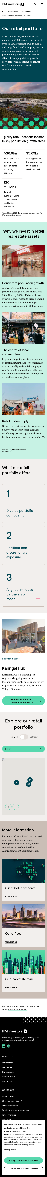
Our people (7, 1067)
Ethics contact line (10, 1101)
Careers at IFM (8, 1076)
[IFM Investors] (23, 1031)
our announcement (17, 1009)
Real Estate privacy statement (15, 1110)
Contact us (7, 1081)
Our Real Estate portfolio (12, 16)
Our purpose (8, 1072)
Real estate (26, 11)
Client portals (8, 1096)
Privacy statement (10, 1105)
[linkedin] (3, 1046)
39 (28, 784)
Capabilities (13, 11)
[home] (3, 11)
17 (30, 780)
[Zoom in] (8, 807)
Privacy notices (9, 1115)
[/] (13, 4)
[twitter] (8, 1046)
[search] (35, 4)
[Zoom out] (16, 807)
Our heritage (7, 1062)
